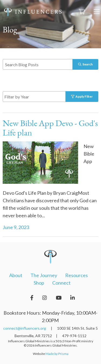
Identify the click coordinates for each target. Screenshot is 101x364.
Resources (76, 275)
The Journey (43, 275)
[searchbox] (40, 96)
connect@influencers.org (24, 328)
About (15, 275)
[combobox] (40, 96)
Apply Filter (83, 96)
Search (87, 64)
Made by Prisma (57, 354)
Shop (39, 283)
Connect (61, 283)
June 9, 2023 (16, 227)
